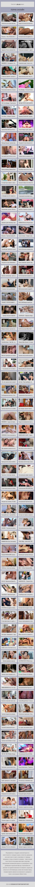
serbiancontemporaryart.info (19, 884)
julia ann (19, 4)
